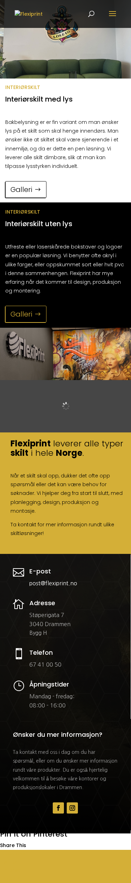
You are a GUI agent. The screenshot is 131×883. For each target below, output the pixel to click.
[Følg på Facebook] (58, 808)
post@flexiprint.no (53, 583)
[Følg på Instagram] (72, 808)
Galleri (21, 189)
